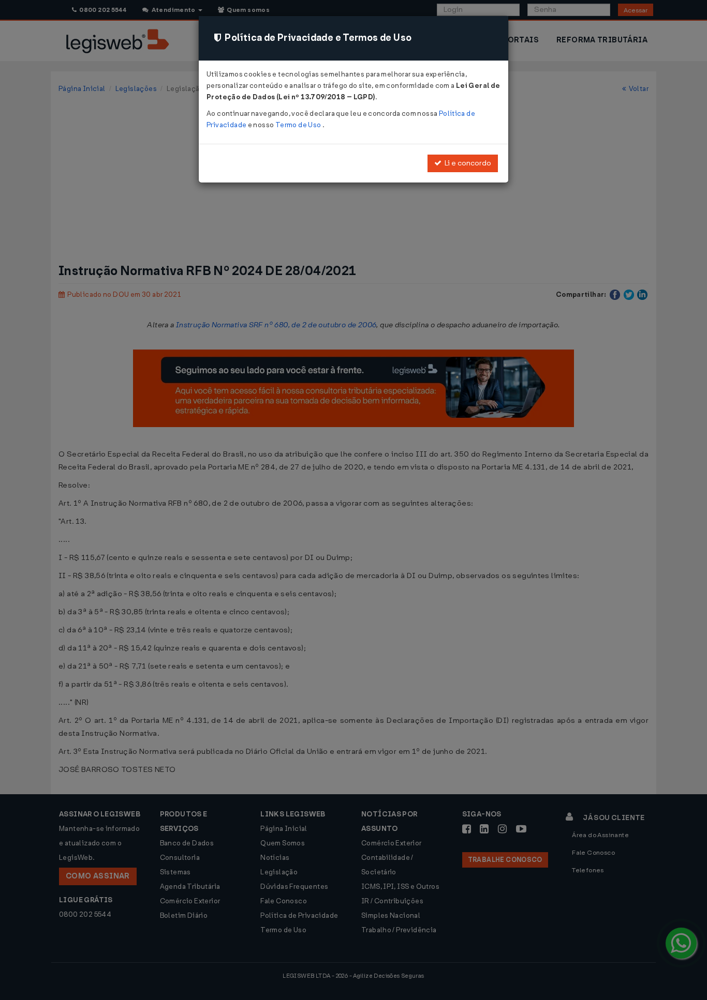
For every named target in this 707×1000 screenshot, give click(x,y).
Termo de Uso (298, 124)
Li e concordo (466, 163)
